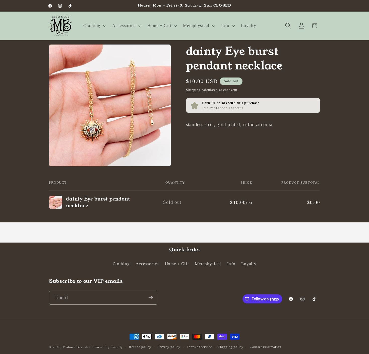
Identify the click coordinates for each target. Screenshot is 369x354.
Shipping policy (231, 347)
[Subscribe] (150, 298)
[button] (94, 25)
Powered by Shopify (107, 347)
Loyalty (248, 263)
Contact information (265, 347)
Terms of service (199, 347)
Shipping (193, 90)
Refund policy (140, 347)
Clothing (121, 263)
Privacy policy (169, 347)
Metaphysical (208, 263)
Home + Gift (177, 263)
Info (231, 263)
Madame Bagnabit (77, 347)
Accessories (147, 263)
